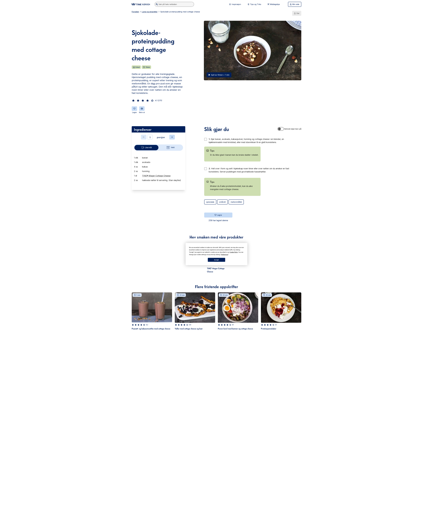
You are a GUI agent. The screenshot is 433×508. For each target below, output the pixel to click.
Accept (216, 260)
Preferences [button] (224, 254)
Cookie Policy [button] (234, 252)
